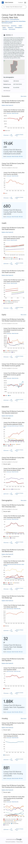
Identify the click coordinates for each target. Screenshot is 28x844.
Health (20, 25)
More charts (23, 96)
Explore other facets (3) (7, 554)
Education (10, 27)
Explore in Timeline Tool (19, 135)
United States (22, 21)
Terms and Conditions (10, 841)
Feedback (20, 2)
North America (5, 22)
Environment (12, 29)
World (10, 22)
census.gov (9, 113)
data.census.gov (15, 425)
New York (16, 21)
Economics (13, 25)
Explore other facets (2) (7, 105)
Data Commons (9, 2)
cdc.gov (8, 240)
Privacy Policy (20, 841)
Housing (5, 29)
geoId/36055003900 (14, 19)
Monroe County (9, 21)
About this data (15, 113)
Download (6, 135)
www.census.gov (7, 90)
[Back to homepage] (3, 3)
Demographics (18, 27)
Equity (4, 27)
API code (12, 135)
